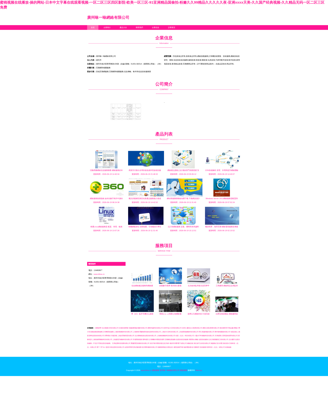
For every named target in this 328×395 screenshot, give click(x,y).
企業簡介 (107, 27)
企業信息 (155, 27)
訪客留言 (171, 27)
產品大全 (123, 27)
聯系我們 (139, 27)
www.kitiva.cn (99, 274)
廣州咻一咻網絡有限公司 (108, 17)
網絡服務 (155, 370)
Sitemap (198, 370)
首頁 (93, 27)
